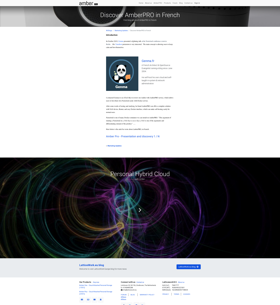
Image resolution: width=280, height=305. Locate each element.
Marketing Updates (121, 30)
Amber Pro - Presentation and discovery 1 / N (132, 136)
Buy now (96, 282)
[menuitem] (141, 3)
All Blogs (109, 30)
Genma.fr (148, 61)
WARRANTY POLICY (147, 295)
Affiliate (123, 297)
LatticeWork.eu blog (91, 265)
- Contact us (140, 282)
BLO (132, 295)
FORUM (124, 295)
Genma (120, 41)
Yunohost (118, 44)
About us (181, 282)
